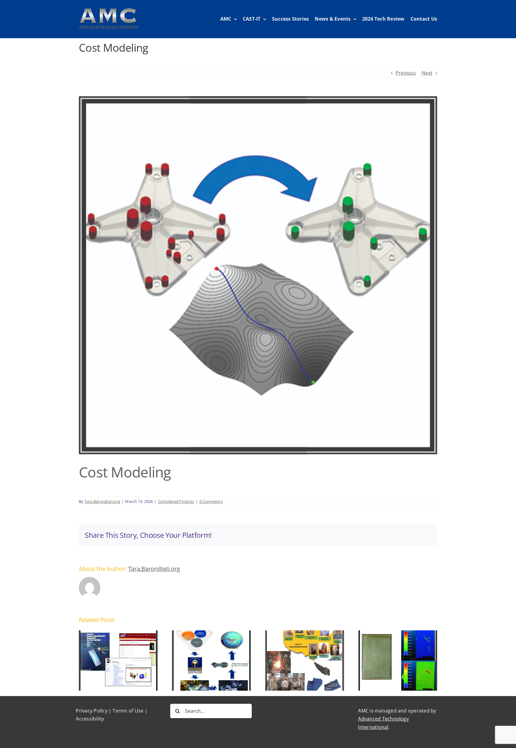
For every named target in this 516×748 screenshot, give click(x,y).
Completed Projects (176, 501)
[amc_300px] (108, 10)
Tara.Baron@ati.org (102, 501)
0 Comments (211, 501)
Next (427, 73)
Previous (406, 73)
